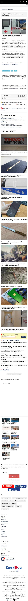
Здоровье (3, 531)
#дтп (12, 70)
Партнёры (3, 547)
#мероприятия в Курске (7, 506)
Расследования (4, 523)
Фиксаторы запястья (12, 78)
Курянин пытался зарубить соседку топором (11, 286)
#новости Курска (6, 498)
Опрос (5, 370)
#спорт (14, 503)
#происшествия (6, 70)
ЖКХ (2, 529)
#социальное (5, 509)
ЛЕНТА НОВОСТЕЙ (10, 340)
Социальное (4, 536)
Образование (4, 534)
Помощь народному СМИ (10, 335)
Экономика (3, 526)
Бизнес (2, 533)
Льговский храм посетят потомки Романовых (11, 127)
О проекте (3, 543)
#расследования (6, 503)
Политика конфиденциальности (8, 551)
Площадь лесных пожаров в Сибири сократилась (12, 125)
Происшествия (9, 9)
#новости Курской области (19, 498)
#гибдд (15, 70)
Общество (3, 517)
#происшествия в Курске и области (10, 500)
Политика (3, 519)
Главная (3, 9)
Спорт (2, 524)
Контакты (4, 545)
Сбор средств (4, 549)
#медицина (18, 506)
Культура (3, 528)
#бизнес (23, 500)
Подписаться (14, 476)
